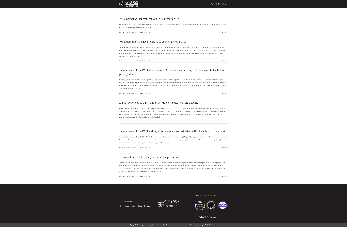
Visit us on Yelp (200, 195)
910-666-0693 (219, 3)
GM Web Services (125, 32)
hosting (201, 225)
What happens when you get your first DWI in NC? (149, 18)
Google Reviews (214, 195)
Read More (225, 32)
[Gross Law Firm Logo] (168, 201)
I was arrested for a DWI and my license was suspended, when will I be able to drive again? (172, 131)
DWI (141, 32)
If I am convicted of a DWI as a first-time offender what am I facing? (159, 102)
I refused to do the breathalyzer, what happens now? (149, 157)
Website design (194, 225)
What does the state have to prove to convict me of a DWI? (153, 41)
